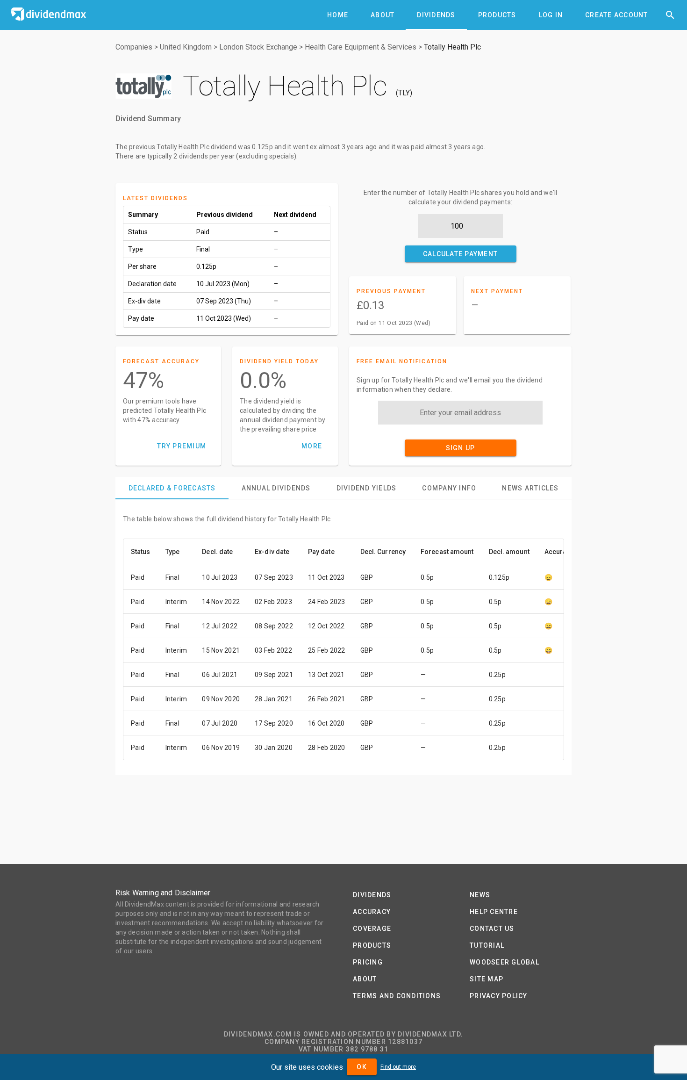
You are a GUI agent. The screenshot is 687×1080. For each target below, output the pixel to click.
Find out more (398, 1067)
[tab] (337, 15)
